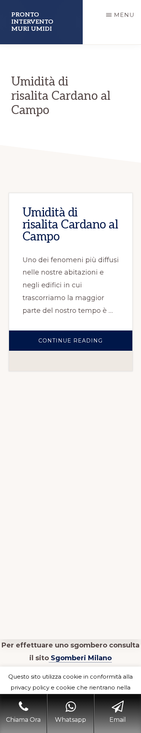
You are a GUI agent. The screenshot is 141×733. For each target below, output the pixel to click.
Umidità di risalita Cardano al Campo (70, 225)
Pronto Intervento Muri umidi (32, 22)
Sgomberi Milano (80, 658)
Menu (124, 14)
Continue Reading (85, 344)
